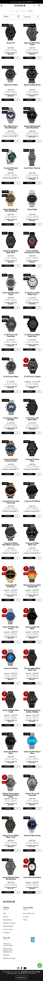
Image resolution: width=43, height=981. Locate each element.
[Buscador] (34, 6)
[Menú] (1, 6)
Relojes (17, 11)
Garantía (6, 955)
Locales (26, 917)
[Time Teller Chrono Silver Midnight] (17, 141)
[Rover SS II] (17, 58)
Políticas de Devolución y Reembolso (8, 950)
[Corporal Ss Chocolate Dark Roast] (17, 516)
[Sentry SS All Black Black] (17, 766)
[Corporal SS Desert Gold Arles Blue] (17, 474)
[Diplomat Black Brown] (38, 100)
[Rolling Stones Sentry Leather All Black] (38, 725)
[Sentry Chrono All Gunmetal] (38, 808)
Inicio (11, 11)
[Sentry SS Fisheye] (17, 683)
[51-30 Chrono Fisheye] (38, 391)
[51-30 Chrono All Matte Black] (38, 433)
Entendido (21, 977)
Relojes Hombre (9, 923)
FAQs (25, 920)
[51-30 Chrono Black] (17, 391)
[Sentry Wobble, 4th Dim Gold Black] (17, 224)
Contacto (6, 932)
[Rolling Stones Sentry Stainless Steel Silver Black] (17, 808)
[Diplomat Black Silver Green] (38, 58)
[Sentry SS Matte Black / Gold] (17, 725)
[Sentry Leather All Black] (38, 642)
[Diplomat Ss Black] (17, 100)
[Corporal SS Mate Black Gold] (38, 558)
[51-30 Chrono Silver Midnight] (17, 433)
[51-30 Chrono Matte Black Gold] (38, 349)
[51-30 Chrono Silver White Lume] (38, 308)
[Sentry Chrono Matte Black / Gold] (17, 850)
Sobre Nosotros (29, 913)
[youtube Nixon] (25, 968)
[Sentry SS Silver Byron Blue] (38, 766)
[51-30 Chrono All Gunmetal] (17, 349)
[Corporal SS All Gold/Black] (17, 600)
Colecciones (8, 929)
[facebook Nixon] (21, 968)
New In (5, 917)
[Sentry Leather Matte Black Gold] (38, 683)
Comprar (29, 57)
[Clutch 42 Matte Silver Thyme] (17, 308)
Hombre (23, 11)
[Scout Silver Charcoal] (38, 183)
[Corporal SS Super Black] (38, 474)
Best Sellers (7, 920)
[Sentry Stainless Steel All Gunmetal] (17, 892)
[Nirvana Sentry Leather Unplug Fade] (38, 600)
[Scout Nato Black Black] (38, 892)
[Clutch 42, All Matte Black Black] (17, 266)
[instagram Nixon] (18, 968)
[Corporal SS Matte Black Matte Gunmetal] (17, 558)
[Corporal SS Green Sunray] (17, 183)
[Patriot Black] (38, 224)
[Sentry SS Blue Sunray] (38, 850)
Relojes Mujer (8, 926)
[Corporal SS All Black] (38, 516)
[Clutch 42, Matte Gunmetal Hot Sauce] (38, 266)
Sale (4, 913)
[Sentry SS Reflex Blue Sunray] (17, 642)
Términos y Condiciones (8, 944)
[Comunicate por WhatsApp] (39, 965)
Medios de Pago (9, 958)
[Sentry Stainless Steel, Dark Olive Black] (38, 141)
